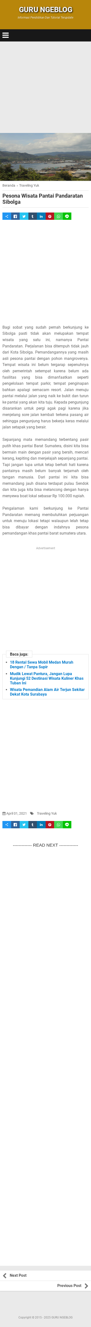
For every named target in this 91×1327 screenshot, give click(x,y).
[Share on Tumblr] (32, 216)
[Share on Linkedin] (41, 216)
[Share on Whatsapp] (58, 216)
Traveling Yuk (47, 813)
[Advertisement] (45, 87)
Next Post (18, 1275)
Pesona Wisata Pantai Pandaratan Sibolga (42, 199)
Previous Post (69, 1285)
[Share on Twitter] (24, 216)
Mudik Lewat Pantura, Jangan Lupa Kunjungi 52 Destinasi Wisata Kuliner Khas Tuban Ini (46, 678)
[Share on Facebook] (15, 216)
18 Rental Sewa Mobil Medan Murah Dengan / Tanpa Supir (41, 664)
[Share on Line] (67, 216)
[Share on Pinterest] (50, 216)
